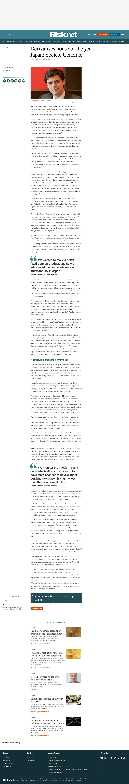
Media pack (30, 760)
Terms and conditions (55, 766)
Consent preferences (55, 773)
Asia (17, 605)
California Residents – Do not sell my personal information (67, 770)
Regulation (28, 42)
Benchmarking (82, 42)
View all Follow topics (101, 758)
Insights (92, 42)
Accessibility (52, 757)
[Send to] (19, 80)
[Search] (10, 34)
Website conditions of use (56, 760)
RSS (124, 758)
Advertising (30, 757)
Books (99, 42)
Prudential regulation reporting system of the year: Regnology (47, 654)
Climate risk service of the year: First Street (47, 700)
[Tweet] (4, 80)
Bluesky (114, 758)
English (93, 35)
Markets (19, 42)
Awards (5, 48)
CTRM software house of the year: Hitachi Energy (45, 678)
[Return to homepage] (63, 37)
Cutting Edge (46, 42)
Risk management (8, 42)
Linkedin (105, 758)
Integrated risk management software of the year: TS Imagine (47, 722)
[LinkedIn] (12, 80)
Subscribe (115, 34)
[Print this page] (23, 80)
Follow (14, 596)
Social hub (121, 758)
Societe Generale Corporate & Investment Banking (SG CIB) (12, 608)
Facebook (108, 758)
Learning (114, 42)
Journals (106, 42)
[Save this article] (15, 80)
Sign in (123, 35)
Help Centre (7, 766)
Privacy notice (52, 763)
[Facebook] (8, 80)
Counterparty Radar (68, 42)
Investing (37, 42)
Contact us (6, 760)
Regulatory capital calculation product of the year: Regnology (47, 632)
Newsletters (103, 34)
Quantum (56, 42)
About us (6, 757)
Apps (118, 758)
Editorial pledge (8, 763)
